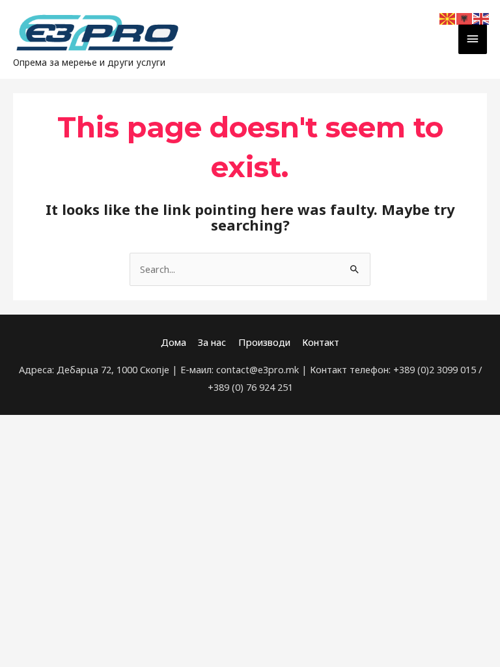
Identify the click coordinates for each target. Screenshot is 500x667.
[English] (481, 17)
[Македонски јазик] (447, 17)
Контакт (320, 341)
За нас (212, 341)
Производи (264, 341)
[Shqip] (464, 17)
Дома (173, 341)
